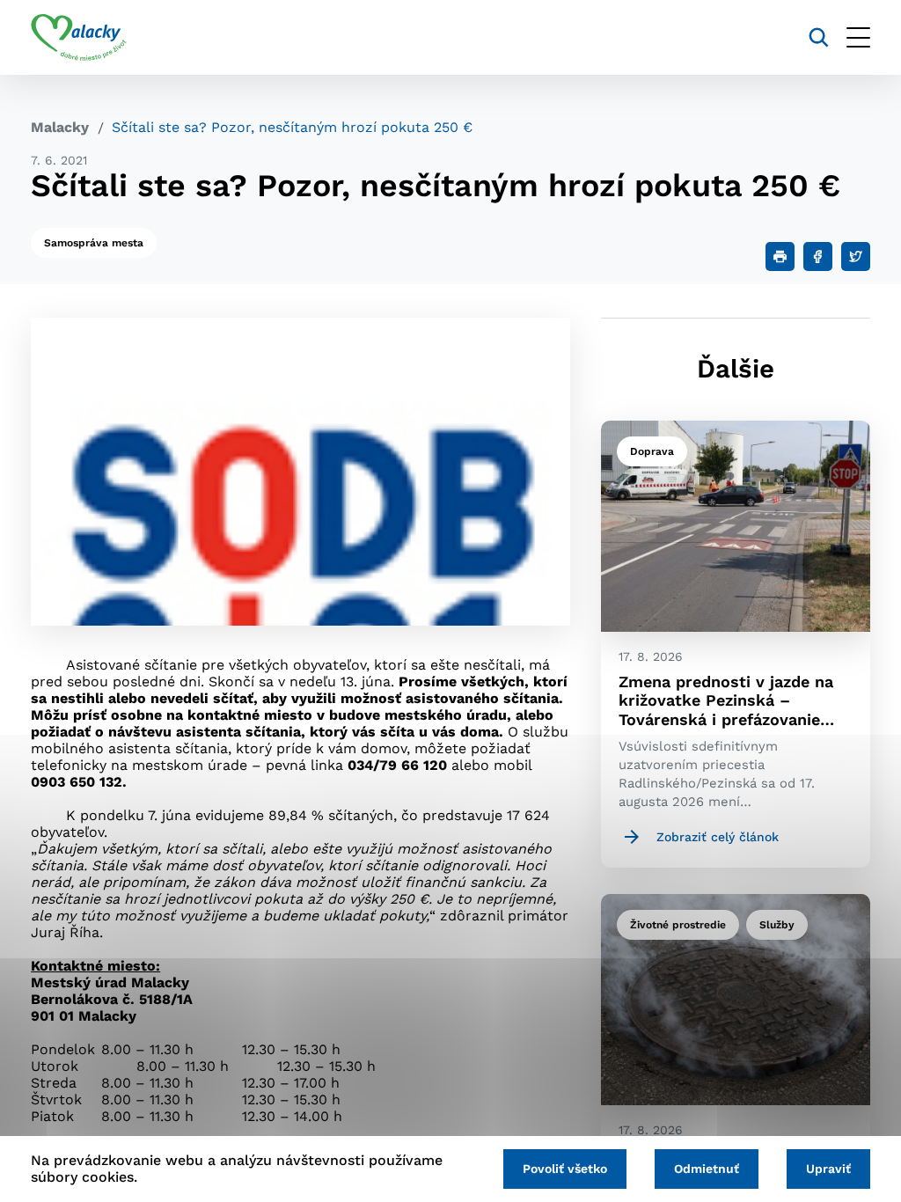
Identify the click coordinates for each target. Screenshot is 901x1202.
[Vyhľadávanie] (819, 37)
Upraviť (828, 1169)
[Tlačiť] (780, 256)
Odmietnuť (706, 1169)
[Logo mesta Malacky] (79, 38)
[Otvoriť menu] (858, 37)
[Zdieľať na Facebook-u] (817, 256)
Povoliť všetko (565, 1169)
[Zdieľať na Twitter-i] (855, 256)
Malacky (60, 127)
